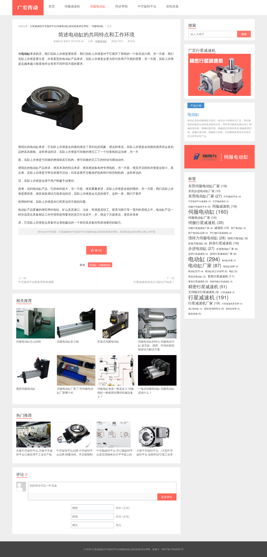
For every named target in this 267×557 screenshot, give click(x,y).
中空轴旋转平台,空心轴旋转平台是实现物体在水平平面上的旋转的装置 (114, 454)
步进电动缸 (201, 248)
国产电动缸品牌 (198, 232)
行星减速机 (208, 297)
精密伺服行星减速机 (221, 281)
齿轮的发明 (233, 308)
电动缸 (204, 259)
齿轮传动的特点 (214, 308)
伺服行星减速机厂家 (200, 227)
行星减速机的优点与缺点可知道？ (154, 282)
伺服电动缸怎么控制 (28, 341)
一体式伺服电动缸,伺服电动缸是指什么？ (156, 390)
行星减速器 (228, 292)
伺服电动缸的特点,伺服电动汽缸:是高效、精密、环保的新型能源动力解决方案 (156, 345)
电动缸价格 (229, 260)
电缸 (233, 271)
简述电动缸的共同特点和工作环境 (96, 34)
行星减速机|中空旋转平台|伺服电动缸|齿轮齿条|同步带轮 (28, 7)
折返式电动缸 (197, 243)
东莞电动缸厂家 (205, 196)
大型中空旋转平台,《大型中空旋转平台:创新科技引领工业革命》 (154, 454)
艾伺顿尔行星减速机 (203, 292)
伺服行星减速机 (206, 222)
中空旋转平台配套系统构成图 (36, 282)
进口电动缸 (195, 308)
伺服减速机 (72, 6)
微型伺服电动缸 (25, 389)
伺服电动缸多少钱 (68, 341)
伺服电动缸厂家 (202, 217)
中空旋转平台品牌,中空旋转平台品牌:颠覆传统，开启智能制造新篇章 (74, 454)
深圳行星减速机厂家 (223, 254)
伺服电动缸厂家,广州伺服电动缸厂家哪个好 (75, 390)
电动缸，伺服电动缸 (100, 264)
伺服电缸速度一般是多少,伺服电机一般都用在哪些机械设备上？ (115, 392)
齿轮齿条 (172, 6)
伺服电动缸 (98, 6)
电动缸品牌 (230, 266)
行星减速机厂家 (204, 303)
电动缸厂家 (204, 265)
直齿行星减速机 (198, 281)
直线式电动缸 (197, 276)
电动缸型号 (195, 271)
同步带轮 (121, 6)
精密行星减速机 (207, 286)
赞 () (98, 250)
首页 (51, 6)
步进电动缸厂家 (227, 249)
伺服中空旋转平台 (199, 206)
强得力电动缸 (237, 238)
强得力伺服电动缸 (207, 238)
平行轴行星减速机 (221, 232)
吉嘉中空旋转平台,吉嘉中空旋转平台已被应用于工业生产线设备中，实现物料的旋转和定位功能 (34, 456)
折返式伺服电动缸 (108, 341)
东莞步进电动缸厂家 (204, 191)
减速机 (221, 228)
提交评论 (166, 497)
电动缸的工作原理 (216, 271)
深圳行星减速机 (198, 253)
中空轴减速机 (221, 201)
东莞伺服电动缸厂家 (207, 186)
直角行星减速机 (221, 276)
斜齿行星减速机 (224, 243)
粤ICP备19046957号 (173, 549)
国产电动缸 (238, 227)
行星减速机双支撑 (232, 303)
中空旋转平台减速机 (199, 201)
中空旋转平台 (147, 6)
